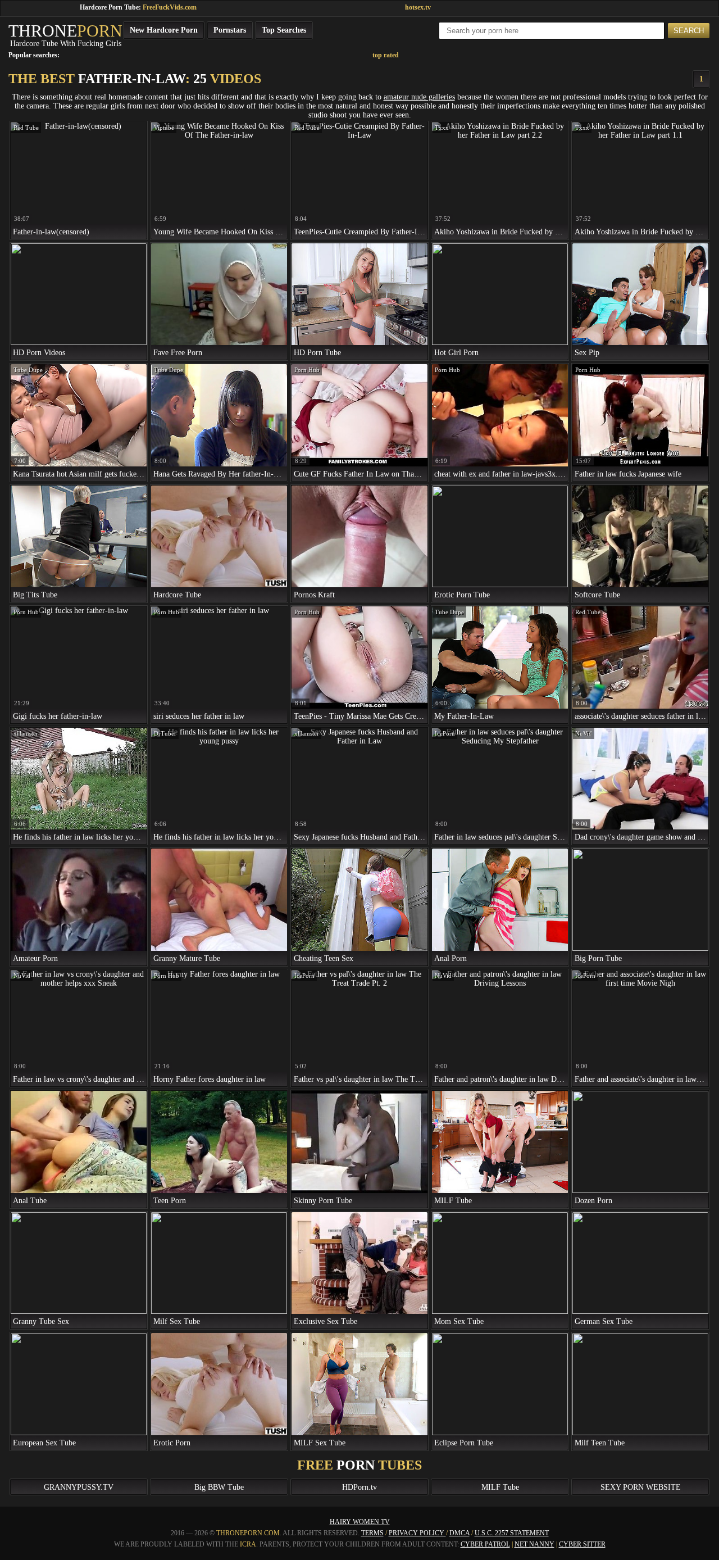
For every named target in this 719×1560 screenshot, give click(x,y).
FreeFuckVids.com (170, 7)
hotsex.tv (418, 7)
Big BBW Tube (219, 1487)
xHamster (25, 733)
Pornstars (229, 30)
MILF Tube (500, 1487)
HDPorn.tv (359, 1487)
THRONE (65, 30)
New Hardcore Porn (164, 30)
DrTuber (165, 733)
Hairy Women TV (360, 1522)
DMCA (459, 1533)
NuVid (583, 733)
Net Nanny (534, 1544)
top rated (385, 55)
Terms (372, 1533)
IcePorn (445, 733)
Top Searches (284, 30)
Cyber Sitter (582, 1544)
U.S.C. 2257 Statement (512, 1533)
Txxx (442, 127)
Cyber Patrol (485, 1544)
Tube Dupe (28, 369)
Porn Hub (307, 369)
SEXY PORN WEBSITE (640, 1487)
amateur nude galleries (419, 97)
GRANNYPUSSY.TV (78, 1487)
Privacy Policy (417, 1533)
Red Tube (26, 127)
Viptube (164, 127)
